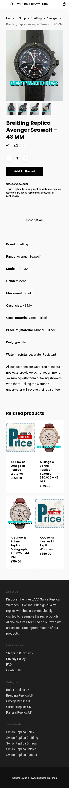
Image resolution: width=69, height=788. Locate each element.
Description (34, 220)
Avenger (52, 18)
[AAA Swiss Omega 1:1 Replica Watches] (20, 438)
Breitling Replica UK (19, 695)
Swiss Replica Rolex (20, 732)
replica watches (42, 189)
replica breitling (22, 189)
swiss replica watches (33, 192)
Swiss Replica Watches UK (34, 4)
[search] (11, 4)
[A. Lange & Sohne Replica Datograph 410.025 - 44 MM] (20, 513)
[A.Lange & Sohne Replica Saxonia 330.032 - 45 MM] (49, 438)
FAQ (9, 664)
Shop (22, 18)
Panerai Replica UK (19, 712)
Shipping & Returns (19, 653)
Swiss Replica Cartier (21, 749)
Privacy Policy (16, 659)
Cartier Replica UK (18, 707)
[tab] (34, 220)
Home (10, 18)
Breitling (36, 18)
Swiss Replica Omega (21, 743)
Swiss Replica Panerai (21, 755)
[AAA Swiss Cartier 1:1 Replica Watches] (49, 513)
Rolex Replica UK (18, 690)
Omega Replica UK (19, 701)
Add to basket (24, 171)
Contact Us (14, 670)
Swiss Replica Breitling (22, 738)
